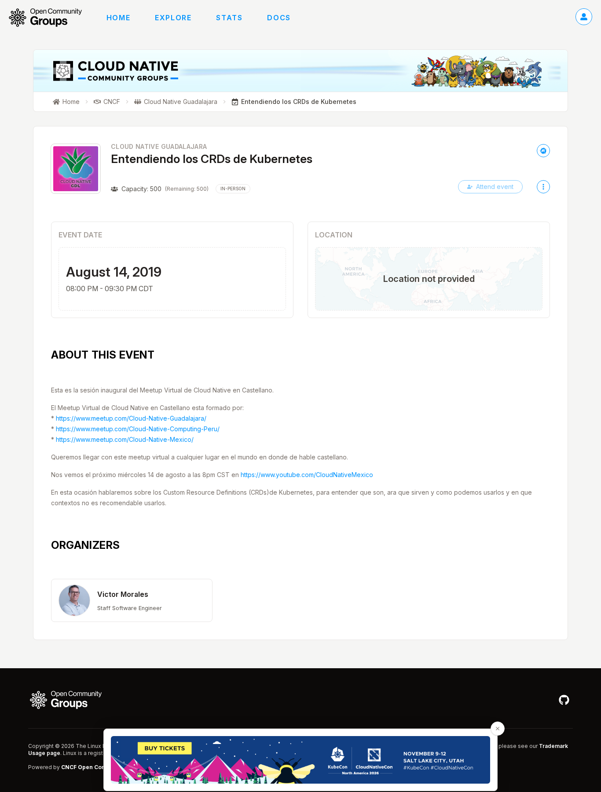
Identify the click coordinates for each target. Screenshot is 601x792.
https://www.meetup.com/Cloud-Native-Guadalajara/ (131, 418)
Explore (173, 17)
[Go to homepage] (50, 17)
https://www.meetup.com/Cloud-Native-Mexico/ (125, 439)
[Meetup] (543, 150)
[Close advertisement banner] (498, 729)
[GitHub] (564, 700)
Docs (278, 17)
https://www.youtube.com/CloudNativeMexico (307, 474)
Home (118, 17)
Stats (229, 17)
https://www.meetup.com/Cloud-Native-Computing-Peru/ (138, 429)
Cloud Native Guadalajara (159, 146)
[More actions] (543, 186)
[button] (132, 600)
